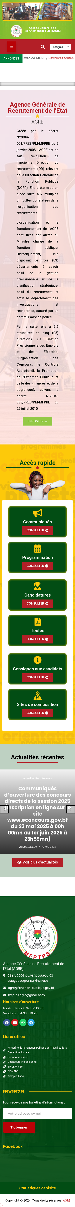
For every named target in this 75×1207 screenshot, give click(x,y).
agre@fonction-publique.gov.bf (31, 988)
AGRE (66, 1200)
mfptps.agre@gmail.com (26, 995)
